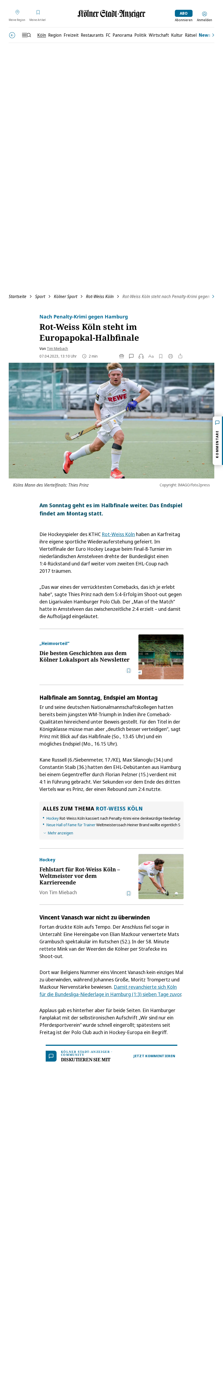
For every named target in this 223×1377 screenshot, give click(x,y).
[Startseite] (111, 14)
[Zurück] (12, 35)
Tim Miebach (57, 348)
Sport (40, 296)
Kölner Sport (65, 296)
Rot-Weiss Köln (100, 296)
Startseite (17, 296)
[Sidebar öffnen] (26, 35)
